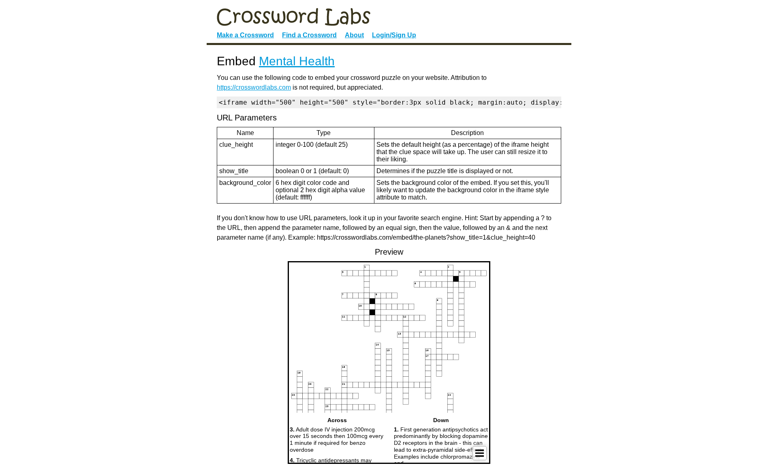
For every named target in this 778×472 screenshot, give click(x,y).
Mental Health (297, 61)
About (354, 35)
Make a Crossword (245, 35)
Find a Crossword (309, 35)
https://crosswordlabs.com (254, 87)
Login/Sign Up (394, 35)
